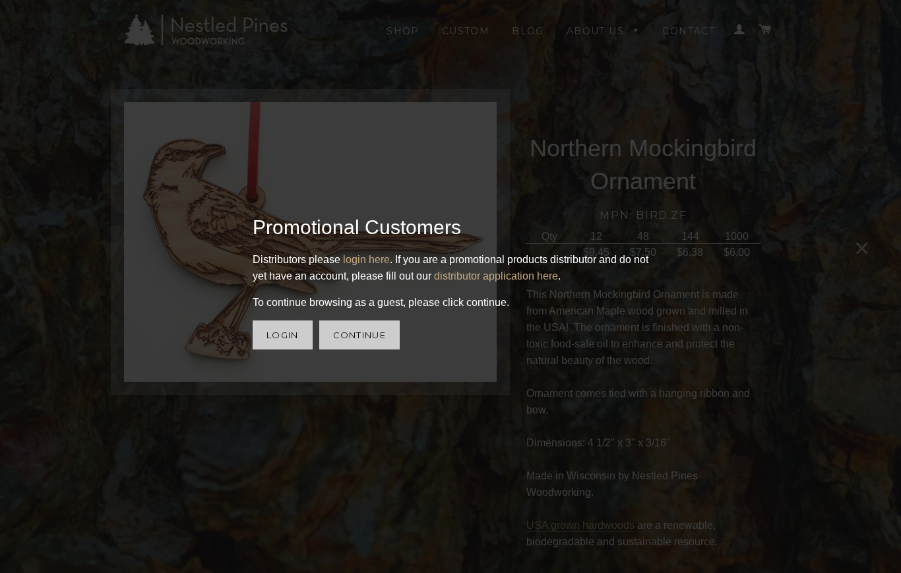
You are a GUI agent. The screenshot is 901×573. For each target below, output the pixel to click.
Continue (359, 335)
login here (366, 259)
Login (282, 335)
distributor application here (496, 276)
